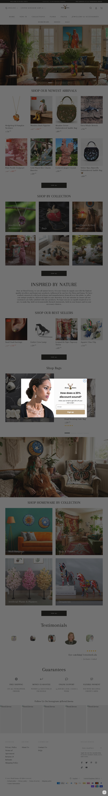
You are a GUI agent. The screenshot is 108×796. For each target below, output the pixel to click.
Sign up (70, 412)
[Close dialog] (84, 380)
